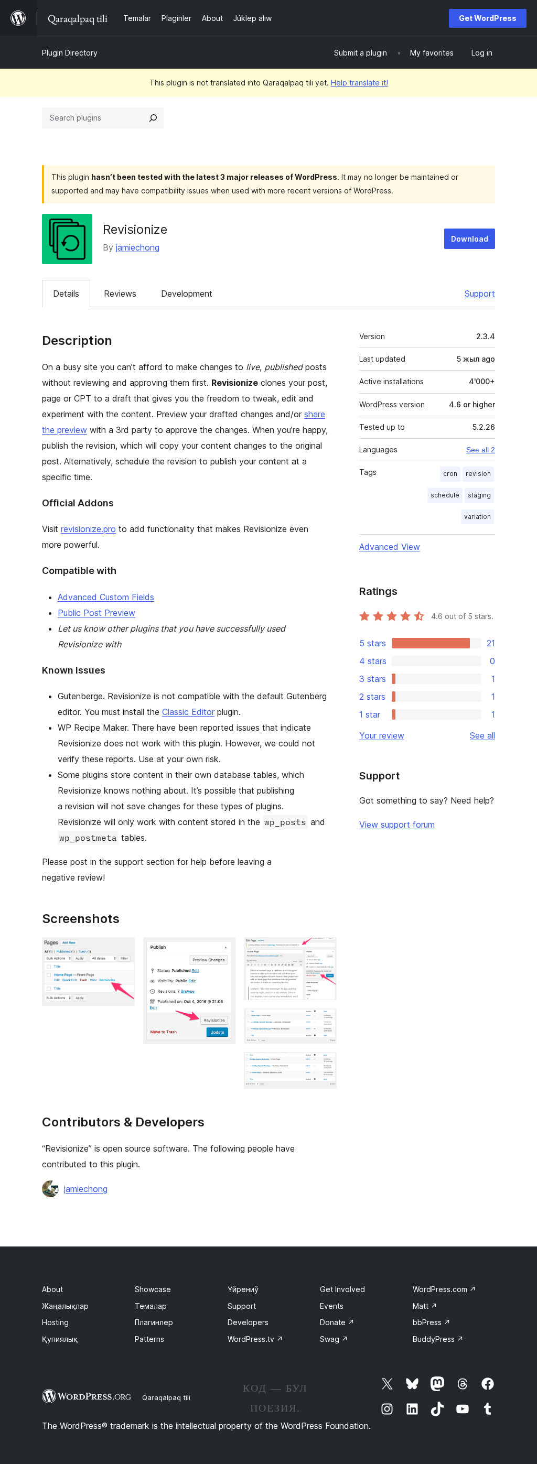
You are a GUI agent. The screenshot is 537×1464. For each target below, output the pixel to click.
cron (450, 474)
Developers (248, 1322)
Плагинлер (154, 1322)
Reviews (120, 293)
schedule (445, 495)
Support (480, 293)
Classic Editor (188, 712)
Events (331, 1306)
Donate (337, 1322)
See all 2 (480, 450)
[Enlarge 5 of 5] (322, 1066)
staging (479, 495)
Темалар (151, 1306)
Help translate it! (359, 82)
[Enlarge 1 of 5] (120, 951)
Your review (381, 735)
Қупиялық (60, 1339)
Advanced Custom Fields (106, 597)
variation (477, 516)
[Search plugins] (153, 117)
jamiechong (137, 247)
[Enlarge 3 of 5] (322, 951)
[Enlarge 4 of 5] (322, 1022)
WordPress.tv (255, 1339)
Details (66, 293)
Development (186, 293)
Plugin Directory (70, 52)
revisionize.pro (88, 529)
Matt (425, 1306)
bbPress (431, 1322)
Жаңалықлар (65, 1306)
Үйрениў (243, 1289)
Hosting (55, 1322)
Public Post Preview (96, 613)
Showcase (153, 1289)
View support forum (397, 824)
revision (478, 474)
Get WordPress (488, 18)
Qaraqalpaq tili (166, 1397)
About (52, 1289)
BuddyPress (438, 1339)
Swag (334, 1339)
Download (469, 238)
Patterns (149, 1339)
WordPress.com (444, 1289)
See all (482, 735)
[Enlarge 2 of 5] (221, 951)
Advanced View (389, 546)
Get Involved (342, 1289)
